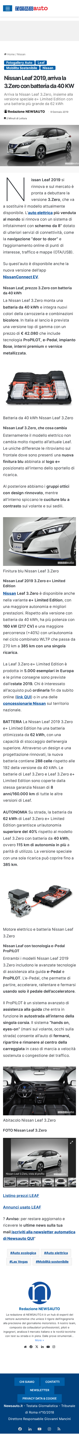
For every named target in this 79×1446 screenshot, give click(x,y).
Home (10, 54)
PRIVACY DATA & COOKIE (39, 1398)
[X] (36, 1346)
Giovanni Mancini (57, 1419)
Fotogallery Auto (19, 63)
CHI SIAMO (26, 1381)
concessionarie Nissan (24, 703)
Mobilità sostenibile (53, 1262)
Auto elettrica (57, 1253)
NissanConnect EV (20, 277)
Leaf (41, 63)
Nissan (21, 54)
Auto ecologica (24, 1253)
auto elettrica (40, 212)
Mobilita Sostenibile (21, 68)
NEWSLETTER (39, 1390)
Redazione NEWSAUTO (26, 111)
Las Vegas (20, 1262)
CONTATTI (52, 1381)
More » (39, 1340)
